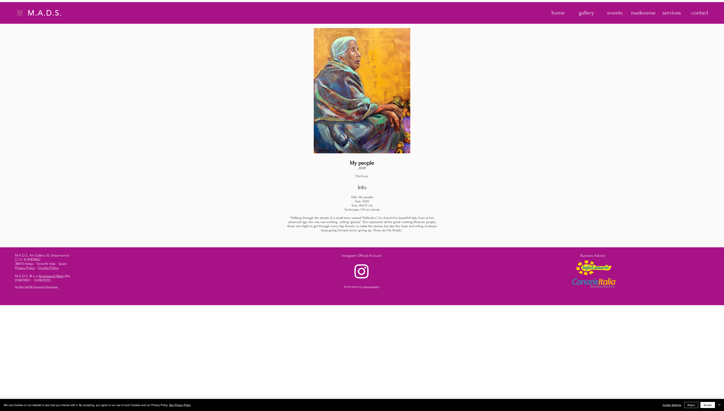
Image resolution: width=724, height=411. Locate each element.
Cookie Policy (48, 268)
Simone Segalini (371, 286)
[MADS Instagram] (361, 271)
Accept (708, 405)
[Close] (719, 405)
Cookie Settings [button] (672, 405)
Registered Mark (51, 276)
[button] (586, 13)
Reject (691, 405)
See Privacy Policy (180, 405)
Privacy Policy (25, 268)
